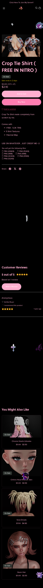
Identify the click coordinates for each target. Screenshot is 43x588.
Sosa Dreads (21, 520)
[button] (4, 48)
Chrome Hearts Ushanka (21, 441)
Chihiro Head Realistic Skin (21, 480)
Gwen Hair (21, 572)
